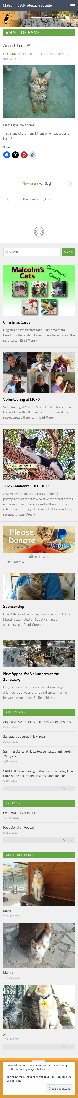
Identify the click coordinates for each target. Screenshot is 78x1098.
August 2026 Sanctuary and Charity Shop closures (37, 722)
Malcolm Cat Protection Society (27, 5)
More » (68, 789)
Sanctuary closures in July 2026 (24, 737)
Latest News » (14, 712)
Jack (6, 1034)
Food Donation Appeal (18, 827)
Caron (11, 54)
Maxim (8, 973)
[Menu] (72, 5)
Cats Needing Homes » (20, 855)
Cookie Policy (14, 1080)
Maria (7, 911)
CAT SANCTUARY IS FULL (20, 813)
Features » (12, 803)
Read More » (29, 340)
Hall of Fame (24, 32)
